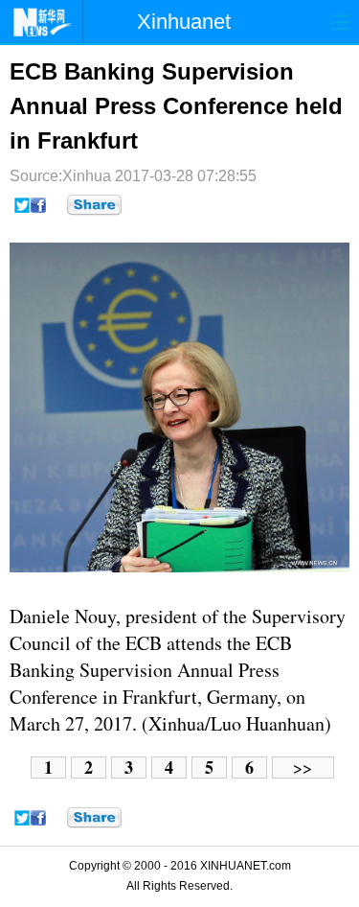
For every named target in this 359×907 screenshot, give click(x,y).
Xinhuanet (184, 22)
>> (302, 767)
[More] (94, 205)
